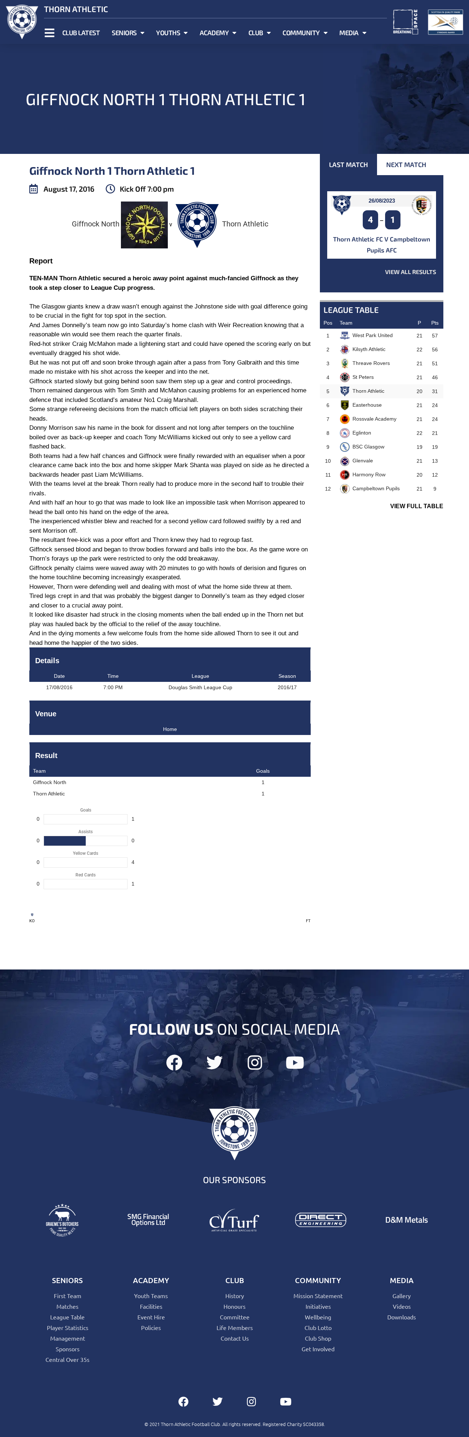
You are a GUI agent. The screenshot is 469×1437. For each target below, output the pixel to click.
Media (349, 33)
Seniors (124, 33)
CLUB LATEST (81, 33)
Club (255, 33)
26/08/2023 (382, 200)
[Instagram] (255, 1062)
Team (346, 323)
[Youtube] (295, 1062)
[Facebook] (174, 1062)
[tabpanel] (381, 234)
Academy (214, 33)
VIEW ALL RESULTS (410, 271)
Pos (328, 323)
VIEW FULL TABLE (416, 506)
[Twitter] (214, 1062)
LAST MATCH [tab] (348, 164)
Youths (168, 33)
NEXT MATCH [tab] (406, 164)
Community (301, 33)
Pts (435, 323)
